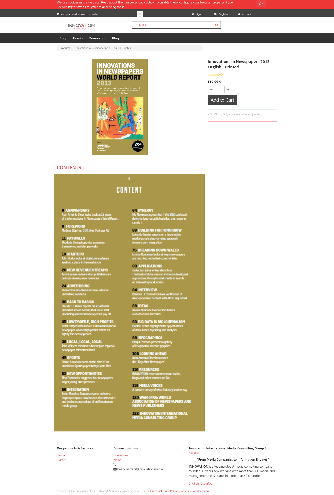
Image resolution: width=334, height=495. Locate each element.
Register (223, 14)
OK (261, 4)
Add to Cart (222, 100)
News (117, 460)
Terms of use (159, 491)
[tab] (69, 168)
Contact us (120, 455)
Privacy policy (179, 491)
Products (65, 47)
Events (61, 460)
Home (61, 455)
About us (194, 453)
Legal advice (200, 491)
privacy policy (144, 2)
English (194, 483)
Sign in (200, 14)
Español (206, 483)
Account (246, 14)
